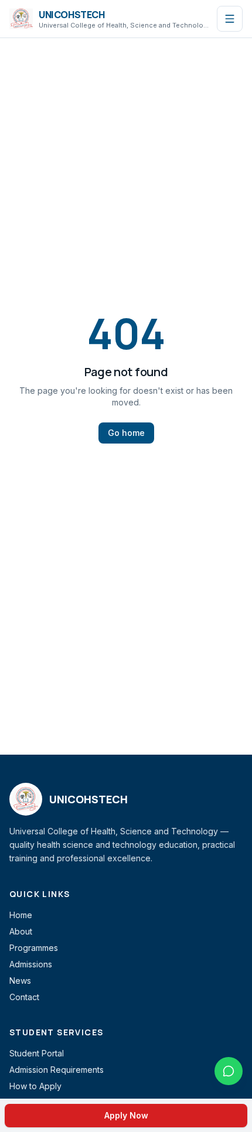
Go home (126, 433)
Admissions (30, 964)
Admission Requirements (56, 1070)
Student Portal (36, 1053)
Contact (24, 997)
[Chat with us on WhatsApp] (228, 1071)
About (20, 931)
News (20, 981)
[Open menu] (230, 19)
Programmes (33, 948)
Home (20, 915)
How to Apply (35, 1086)
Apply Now (126, 1115)
